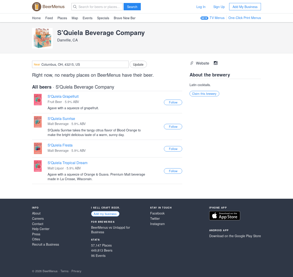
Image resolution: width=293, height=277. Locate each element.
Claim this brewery (204, 93)
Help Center (40, 229)
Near (37, 64)
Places (62, 18)
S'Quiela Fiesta (60, 145)
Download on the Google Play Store (235, 236)
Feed (49, 18)
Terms (64, 271)
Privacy (76, 271)
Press (36, 234)
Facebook (157, 213)
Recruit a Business (45, 244)
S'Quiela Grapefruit (63, 96)
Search (132, 6)
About (36, 213)
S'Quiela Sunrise (61, 118)
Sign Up (219, 6)
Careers (38, 218)
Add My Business (245, 6)
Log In (201, 6)
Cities (36, 239)
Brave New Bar (125, 18)
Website (203, 63)
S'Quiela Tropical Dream (67, 162)
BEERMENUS (48, 6)
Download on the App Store (224, 215)
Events (87, 18)
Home (36, 18)
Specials (103, 18)
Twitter (155, 218)
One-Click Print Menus (244, 17)
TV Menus (217, 17)
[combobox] (80, 64)
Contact (37, 224)
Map (75, 18)
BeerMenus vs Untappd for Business (110, 229)
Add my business (105, 214)
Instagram (157, 224)
